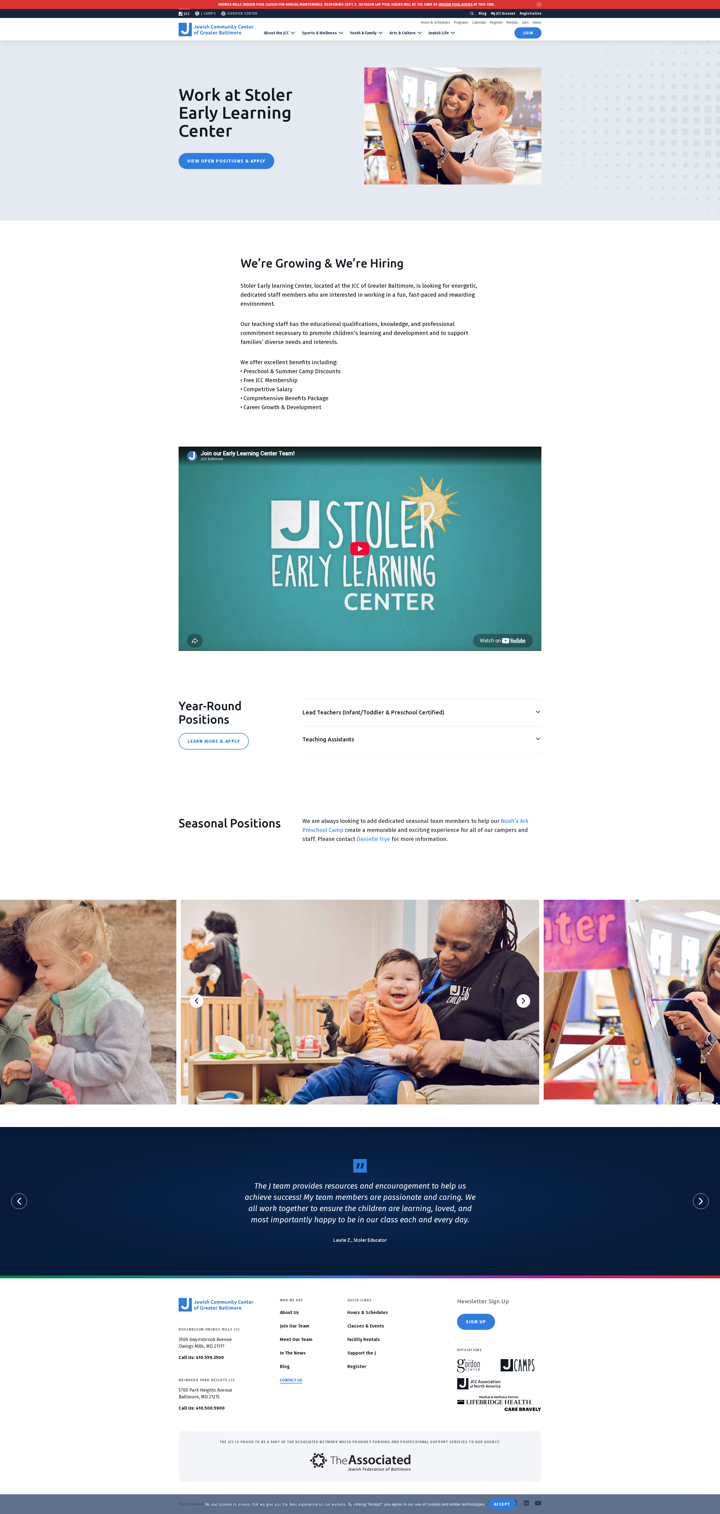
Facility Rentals (363, 1339)
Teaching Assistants (328, 739)
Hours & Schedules (435, 22)
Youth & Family (363, 33)
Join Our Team (294, 1326)
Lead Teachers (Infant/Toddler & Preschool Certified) (373, 712)
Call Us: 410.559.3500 (201, 1357)
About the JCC (276, 33)
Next (523, 1001)
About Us (289, 1312)
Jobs (525, 22)
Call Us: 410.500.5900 (202, 1408)
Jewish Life (439, 33)
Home (537, 22)
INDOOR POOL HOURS (455, 4)
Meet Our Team (296, 1339)
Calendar (479, 22)
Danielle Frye (373, 839)
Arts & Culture (403, 33)
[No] (713, 1504)
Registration (530, 13)
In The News (293, 1353)
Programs (461, 22)
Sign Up (476, 1321)
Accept (502, 1504)
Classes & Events (365, 1326)
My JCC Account (503, 13)
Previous (196, 1001)
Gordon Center (242, 13)
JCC (187, 14)
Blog (483, 13)
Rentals (512, 22)
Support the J (361, 1353)
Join (528, 33)
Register (496, 22)
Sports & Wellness (319, 33)
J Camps (208, 13)
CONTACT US (291, 1380)
